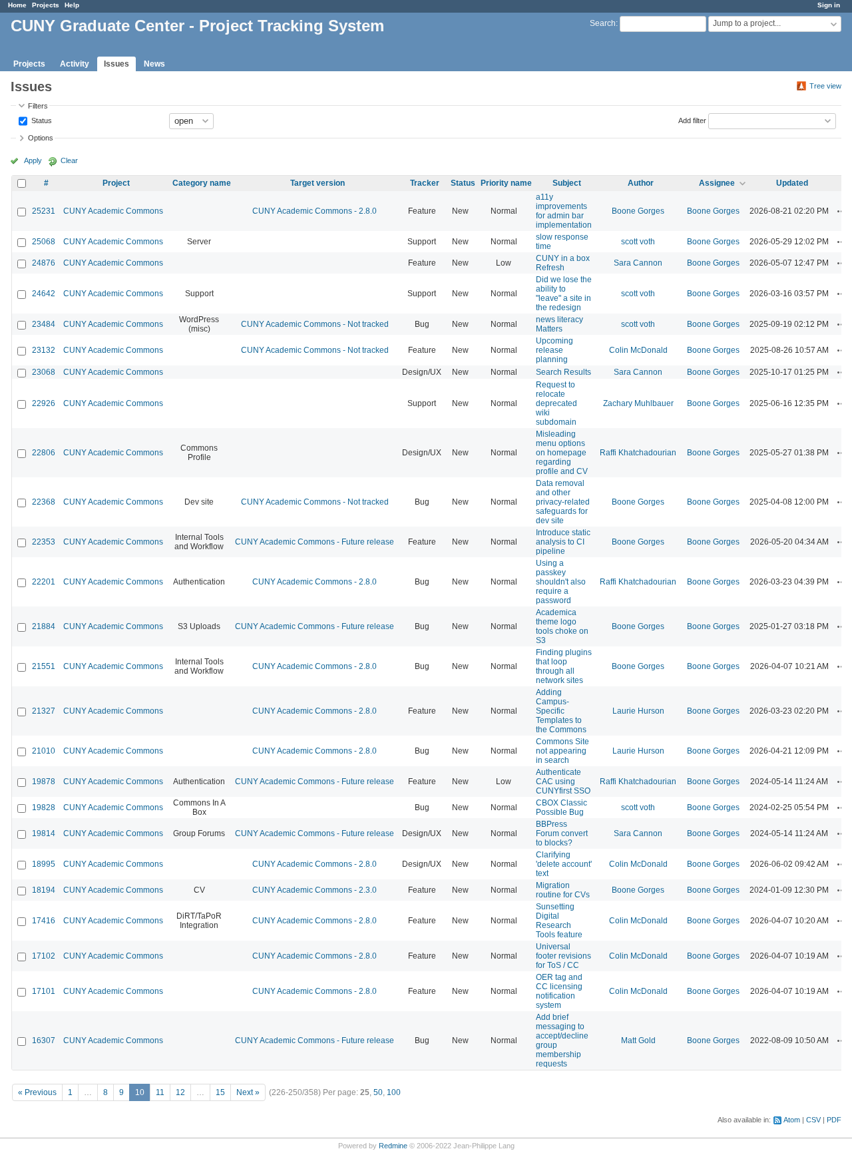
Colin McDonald (638, 350)
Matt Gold (638, 1040)
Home (17, 5)
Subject (566, 183)
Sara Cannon (638, 263)
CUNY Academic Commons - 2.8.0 (314, 211)
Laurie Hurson (638, 711)
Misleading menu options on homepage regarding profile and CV (562, 452)
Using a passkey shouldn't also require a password (561, 582)
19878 (43, 781)
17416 (43, 920)
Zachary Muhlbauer (638, 403)
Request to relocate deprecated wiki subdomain (556, 403)
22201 (43, 581)
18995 (43, 864)
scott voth (638, 241)
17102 (43, 956)
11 (160, 1092)
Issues (116, 64)
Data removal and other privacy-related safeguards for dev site (563, 502)
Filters (38, 106)
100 (394, 1092)
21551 (43, 666)
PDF (834, 1120)
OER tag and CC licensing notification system (559, 991)
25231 (43, 211)
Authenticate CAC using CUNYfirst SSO (563, 782)
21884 (43, 626)
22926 (43, 403)
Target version (317, 183)
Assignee (717, 183)
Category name (201, 183)
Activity (74, 64)
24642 (43, 293)
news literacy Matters (559, 324)
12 (180, 1092)
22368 (43, 502)
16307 (43, 1040)
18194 (43, 890)
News (154, 64)
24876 (43, 263)
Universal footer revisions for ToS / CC (563, 956)
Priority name (506, 183)
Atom (791, 1120)
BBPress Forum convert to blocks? (562, 833)
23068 (43, 372)
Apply (33, 160)
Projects (45, 5)
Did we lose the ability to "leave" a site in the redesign (564, 293)
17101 (43, 991)
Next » (248, 1092)
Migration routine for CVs (563, 890)
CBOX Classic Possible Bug (561, 807)
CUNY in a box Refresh (563, 263)
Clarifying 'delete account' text (564, 864)
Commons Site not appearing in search (562, 751)
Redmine (393, 1146)
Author (641, 183)
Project (116, 183)
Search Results (563, 372)
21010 (43, 751)
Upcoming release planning (554, 350)
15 (220, 1092)
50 (378, 1092)
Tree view (825, 86)
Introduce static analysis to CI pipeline (563, 542)
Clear (69, 160)
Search (603, 23)
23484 (43, 324)
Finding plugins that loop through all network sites (564, 666)
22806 (43, 452)
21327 (43, 711)
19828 (43, 807)
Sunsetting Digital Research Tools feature (559, 920)
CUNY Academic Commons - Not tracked (315, 324)
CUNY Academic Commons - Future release (314, 542)
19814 (43, 833)
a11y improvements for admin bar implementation (564, 211)
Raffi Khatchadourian (638, 452)
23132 (43, 350)
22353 (43, 542)
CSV (813, 1120)
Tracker (424, 183)
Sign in (828, 5)
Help (72, 5)
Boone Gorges (638, 211)
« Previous (37, 1092)
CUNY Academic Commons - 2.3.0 (314, 890)
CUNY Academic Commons (113, 211)
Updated (792, 183)
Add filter (692, 120)
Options (40, 138)
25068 (43, 241)
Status (40, 120)
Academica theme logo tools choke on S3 (562, 626)
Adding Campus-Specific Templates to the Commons (561, 711)
